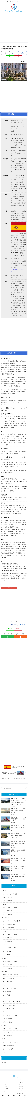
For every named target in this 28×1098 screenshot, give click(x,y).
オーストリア (21, 1082)
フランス (21, 1088)
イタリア (7, 1082)
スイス (20, 1084)
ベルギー (21, 1091)
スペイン (14, 587)
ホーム (7, 1080)
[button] (25, 789)
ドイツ (7, 1088)
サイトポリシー (20, 1093)
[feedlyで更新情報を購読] (7, 636)
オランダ (7, 1084)
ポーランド (7, 1093)
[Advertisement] (14, 28)
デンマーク (20, 1086)
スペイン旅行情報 (6, 587)
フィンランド (7, 1091)
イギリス (21, 1080)
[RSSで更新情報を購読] (20, 636)
